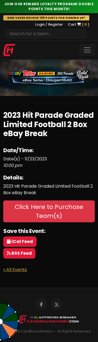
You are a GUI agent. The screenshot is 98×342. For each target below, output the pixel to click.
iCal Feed (22, 241)
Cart (78, 24)
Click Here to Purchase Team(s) (49, 211)
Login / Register (49, 24)
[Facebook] (41, 304)
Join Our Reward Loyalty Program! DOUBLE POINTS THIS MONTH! (49, 6)
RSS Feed (21, 253)
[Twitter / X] (56, 304)
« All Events (15, 269)
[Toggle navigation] (87, 49)
